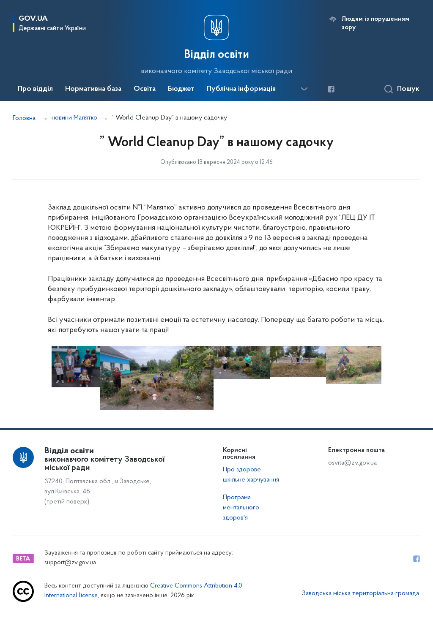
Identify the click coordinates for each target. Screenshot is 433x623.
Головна (24, 118)
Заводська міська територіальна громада (360, 593)
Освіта (145, 89)
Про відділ (35, 89)
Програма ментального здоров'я (241, 507)
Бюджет (181, 89)
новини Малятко (74, 117)
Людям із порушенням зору (375, 23)
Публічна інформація (241, 89)
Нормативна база (93, 89)
